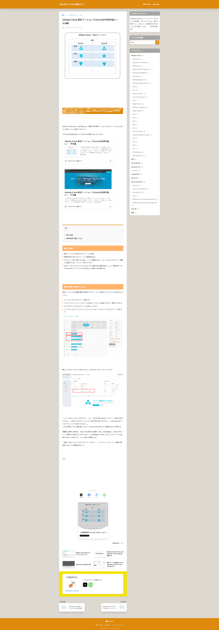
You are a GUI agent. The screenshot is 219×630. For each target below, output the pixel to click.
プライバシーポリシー (118, 625)
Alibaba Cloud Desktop (141, 62)
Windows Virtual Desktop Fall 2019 (145, 199)
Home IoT (135, 178)
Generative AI (137, 167)
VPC (135, 149)
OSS (135, 121)
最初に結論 (69, 235)
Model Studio (138, 111)
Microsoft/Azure (138, 182)
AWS (133, 159)
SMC (135, 145)
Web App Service (139, 155)
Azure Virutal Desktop (141, 189)
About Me (156, 4)
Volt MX (135, 209)
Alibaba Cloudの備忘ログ (71, 4)
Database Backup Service (142, 83)
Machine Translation (140, 107)
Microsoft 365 (138, 192)
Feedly (90, 587)
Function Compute (140, 97)
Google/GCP (136, 174)
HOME (110, 621)
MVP (135, 114)
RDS (135, 124)
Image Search (138, 104)
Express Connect (139, 93)
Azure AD (136, 185)
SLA (135, 138)
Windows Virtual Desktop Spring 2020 (144, 204)
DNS (135, 87)
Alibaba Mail (137, 66)
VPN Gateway (138, 152)
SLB (122, 543)
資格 (133, 213)
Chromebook (136, 163)
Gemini (136, 170)
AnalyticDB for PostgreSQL (142, 69)
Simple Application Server (142, 135)
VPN (135, 196)
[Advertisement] (92, 96)
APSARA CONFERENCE (141, 73)
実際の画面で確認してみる (74, 238)
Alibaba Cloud (137, 55)
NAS (135, 118)
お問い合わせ (147, 4)
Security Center (139, 131)
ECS (135, 90)
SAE (135, 128)
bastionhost (137, 76)
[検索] (157, 42)
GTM (135, 100)
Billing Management (140, 80)
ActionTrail (137, 59)
